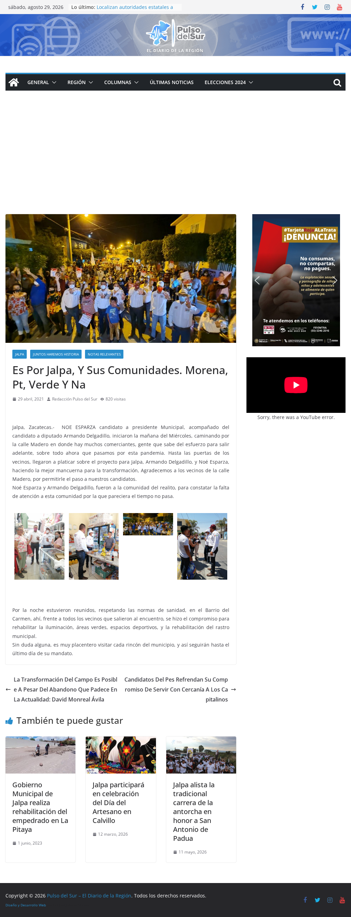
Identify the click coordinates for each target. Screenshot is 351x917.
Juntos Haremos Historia (56, 354)
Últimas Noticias (172, 82)
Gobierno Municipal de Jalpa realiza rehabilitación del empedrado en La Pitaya (40, 807)
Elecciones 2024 (225, 82)
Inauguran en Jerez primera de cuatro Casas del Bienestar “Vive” (134, 8)
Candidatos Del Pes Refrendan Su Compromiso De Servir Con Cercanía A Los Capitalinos (176, 689)
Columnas (117, 82)
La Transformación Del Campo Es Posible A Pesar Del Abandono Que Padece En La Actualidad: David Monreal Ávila (65, 689)
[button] (53, 82)
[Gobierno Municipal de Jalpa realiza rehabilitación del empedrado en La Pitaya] (40, 741)
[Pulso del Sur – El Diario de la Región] (175, 19)
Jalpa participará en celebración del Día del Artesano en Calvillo (118, 802)
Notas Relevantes (104, 354)
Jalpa (19, 354)
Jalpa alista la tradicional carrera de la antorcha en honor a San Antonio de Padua (194, 811)
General (38, 82)
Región (77, 82)
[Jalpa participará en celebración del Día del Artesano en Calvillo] (121, 741)
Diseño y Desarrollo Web (25, 905)
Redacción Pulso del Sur (74, 399)
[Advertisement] (175, 163)
